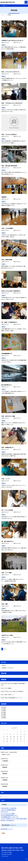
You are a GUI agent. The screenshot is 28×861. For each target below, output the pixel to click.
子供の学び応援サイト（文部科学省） (9, 808)
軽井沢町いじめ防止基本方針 (7, 820)
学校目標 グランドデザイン (8, 668)
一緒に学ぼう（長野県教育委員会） (8, 810)
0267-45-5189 (8, 852)
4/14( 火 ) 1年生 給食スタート (7, 694)
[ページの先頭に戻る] (26, 859)
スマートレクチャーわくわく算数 (7, 813)
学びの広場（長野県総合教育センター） (9, 815)
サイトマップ (5, 856)
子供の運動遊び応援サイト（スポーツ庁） (9, 817)
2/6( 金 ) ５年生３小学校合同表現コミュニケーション (11, 697)
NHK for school (4, 811)
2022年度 (3, 714)
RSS (4, 833)
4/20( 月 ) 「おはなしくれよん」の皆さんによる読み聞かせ (12, 691)
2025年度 (3, 709)
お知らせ (4, 665)
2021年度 (3, 716)
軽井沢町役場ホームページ (7, 829)
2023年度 (3, 712)
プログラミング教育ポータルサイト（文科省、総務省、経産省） (14, 818)
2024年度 (3, 710)
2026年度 (3, 707)
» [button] (5, 649)
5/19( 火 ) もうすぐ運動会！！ (6, 688)
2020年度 (3, 717)
